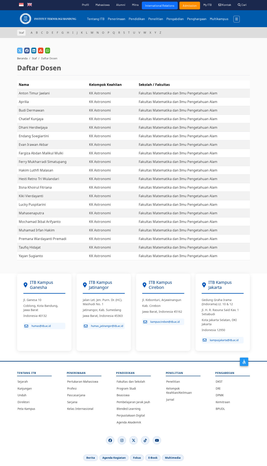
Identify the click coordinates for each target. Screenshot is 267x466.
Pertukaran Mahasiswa (82, 381)
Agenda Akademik (129, 422)
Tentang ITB (96, 19)
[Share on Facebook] (27, 50)
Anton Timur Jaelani (34, 93)
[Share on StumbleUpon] (40, 50)
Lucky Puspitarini (32, 204)
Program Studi (126, 388)
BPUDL (220, 409)
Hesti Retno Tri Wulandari (39, 178)
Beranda (22, 58)
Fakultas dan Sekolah (131, 381)
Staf (34, 58)
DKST (219, 381)
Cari (244, 4)
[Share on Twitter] (20, 50)
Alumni (120, 4)
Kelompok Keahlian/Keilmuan (179, 390)
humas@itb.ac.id (41, 326)
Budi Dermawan (31, 110)
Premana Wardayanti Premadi (42, 238)
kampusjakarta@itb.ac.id (224, 340)
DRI (218, 388)
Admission (190, 5)
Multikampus (219, 19)
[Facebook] (110, 440)
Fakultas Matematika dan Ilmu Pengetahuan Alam (178, 93)
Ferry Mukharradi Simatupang (43, 161)
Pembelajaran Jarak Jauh (133, 402)
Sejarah (23, 381)
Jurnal (170, 399)
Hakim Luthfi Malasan (36, 170)
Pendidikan (137, 19)
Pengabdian (175, 19)
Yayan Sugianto (31, 256)
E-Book (152, 458)
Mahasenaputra (31, 213)
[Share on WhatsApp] (47, 50)
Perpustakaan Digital (131, 415)
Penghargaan (197, 19)
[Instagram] (122, 440)
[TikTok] (145, 440)
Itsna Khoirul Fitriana (35, 187)
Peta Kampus (26, 409)
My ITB (207, 4)
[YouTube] (157, 440)
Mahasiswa (103, 4)
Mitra (135, 4)
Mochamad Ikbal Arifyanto (40, 221)
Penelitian (155, 19)
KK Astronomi (100, 93)
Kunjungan (25, 388)
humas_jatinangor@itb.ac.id (107, 326)
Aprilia (24, 101)
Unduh (22, 395)
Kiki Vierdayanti (31, 196)
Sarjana (72, 402)
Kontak (226, 4)
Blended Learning (128, 409)
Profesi (72, 388)
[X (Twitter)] (133, 440)
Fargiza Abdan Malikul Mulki (41, 153)
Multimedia (173, 458)
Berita (90, 458)
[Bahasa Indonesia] (21, 4)
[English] (29, 4)
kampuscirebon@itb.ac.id (165, 322)
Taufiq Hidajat (30, 247)
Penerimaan (116, 19)
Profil (85, 4)
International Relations (159, 5)
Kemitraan (223, 402)
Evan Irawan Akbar (33, 144)
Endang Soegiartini (34, 136)
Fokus (137, 458)
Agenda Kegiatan (114, 458)
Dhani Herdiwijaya (33, 127)
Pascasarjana (76, 395)
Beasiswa (123, 395)
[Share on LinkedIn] (33, 50)
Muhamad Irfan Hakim (37, 230)
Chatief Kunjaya (31, 119)
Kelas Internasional (80, 409)
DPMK (220, 395)
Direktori (24, 402)
